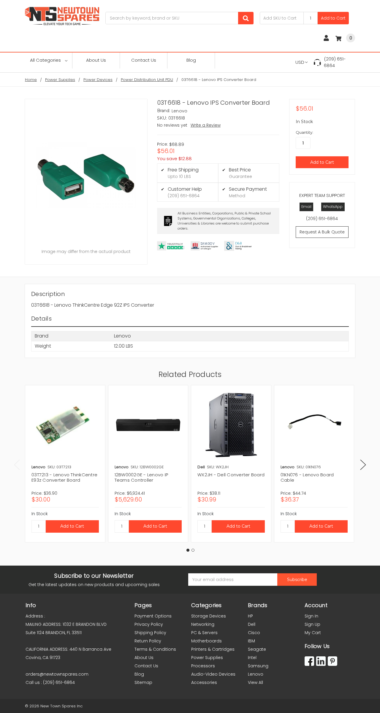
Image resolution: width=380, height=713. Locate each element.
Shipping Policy (150, 633)
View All (255, 682)
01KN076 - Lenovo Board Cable (307, 477)
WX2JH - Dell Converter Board (231, 475)
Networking (202, 624)
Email (306, 206)
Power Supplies (207, 658)
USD (299, 62)
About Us (96, 60)
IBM (251, 641)
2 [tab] (192, 550)
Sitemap (143, 682)
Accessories (204, 682)
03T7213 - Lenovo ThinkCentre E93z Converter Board (64, 477)
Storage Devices (208, 616)
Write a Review (206, 125)
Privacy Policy (148, 624)
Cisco (254, 633)
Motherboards (206, 641)
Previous (17, 465)
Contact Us (143, 60)
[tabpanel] (65, 463)
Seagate (257, 649)
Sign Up (312, 624)
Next (363, 465)
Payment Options (153, 616)
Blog (191, 60)
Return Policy (147, 641)
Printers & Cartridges (213, 649)
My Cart (313, 633)
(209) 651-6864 (335, 62)
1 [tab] (187, 550)
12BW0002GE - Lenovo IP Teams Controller (141, 477)
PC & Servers (204, 633)
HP (250, 616)
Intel (252, 658)
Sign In (311, 616)
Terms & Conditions (155, 649)
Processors (203, 666)
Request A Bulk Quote (322, 232)
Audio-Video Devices (213, 674)
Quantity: (304, 132)
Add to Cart (333, 18)
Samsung (258, 666)
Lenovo (255, 674)
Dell (251, 624)
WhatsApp (333, 206)
